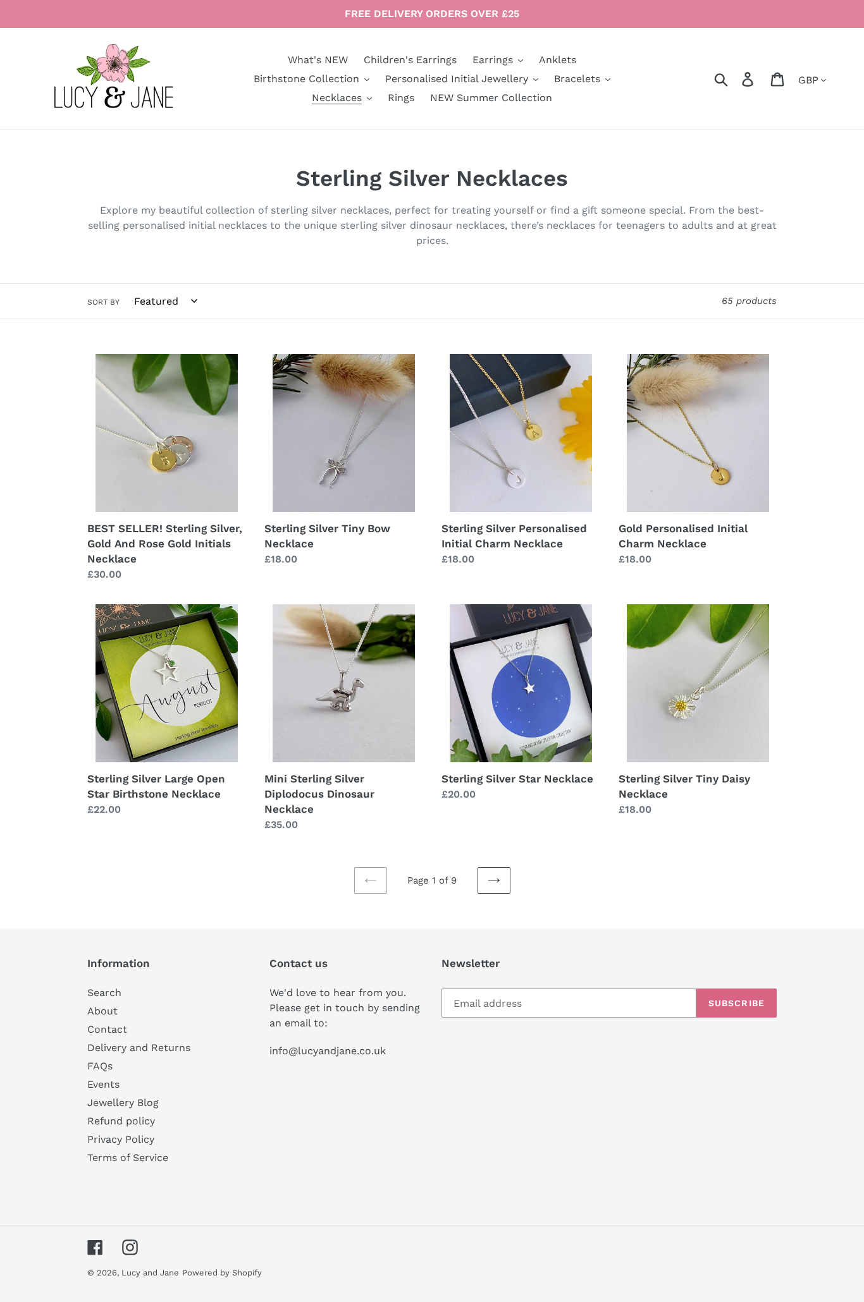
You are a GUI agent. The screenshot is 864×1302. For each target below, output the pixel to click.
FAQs (100, 1066)
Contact (107, 1029)
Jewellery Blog (123, 1103)
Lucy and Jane (150, 1272)
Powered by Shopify (222, 1272)
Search (104, 993)
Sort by (103, 302)
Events (103, 1084)
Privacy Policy (120, 1139)
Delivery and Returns (138, 1048)
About (102, 1011)
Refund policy (121, 1121)
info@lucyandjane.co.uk (327, 1051)
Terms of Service (127, 1158)
